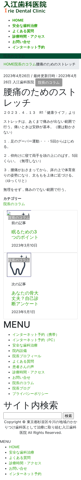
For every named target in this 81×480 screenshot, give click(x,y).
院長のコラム (49, 82)
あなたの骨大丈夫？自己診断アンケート (24, 298)
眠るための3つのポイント (24, 234)
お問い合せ (21, 377)
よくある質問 (23, 361)
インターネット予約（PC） (34, 340)
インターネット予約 (25, 473)
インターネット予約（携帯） (35, 334)
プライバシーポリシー (30, 393)
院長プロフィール (26, 356)
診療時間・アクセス (28, 372)
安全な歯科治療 (25, 345)
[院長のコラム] (9, 213)
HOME (14, 447)
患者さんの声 (23, 366)
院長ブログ (21, 388)
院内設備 (19, 350)
